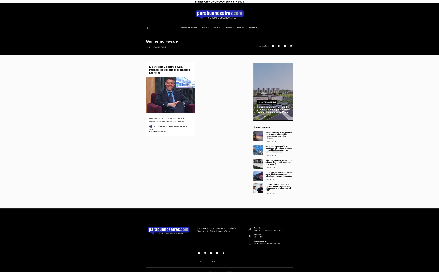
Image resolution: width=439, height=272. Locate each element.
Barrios (229, 27)
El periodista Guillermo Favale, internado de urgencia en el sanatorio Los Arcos (169, 70)
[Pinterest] (285, 46)
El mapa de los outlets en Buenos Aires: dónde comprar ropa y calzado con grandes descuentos (278, 174)
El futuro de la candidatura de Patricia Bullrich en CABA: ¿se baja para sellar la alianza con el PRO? (278, 187)
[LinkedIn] (291, 46)
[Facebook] (273, 46)
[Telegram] (223, 253)
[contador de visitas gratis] (206, 261)
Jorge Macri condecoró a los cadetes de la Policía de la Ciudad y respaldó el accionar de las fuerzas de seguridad (278, 149)
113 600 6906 (259, 237)
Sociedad (217, 27)
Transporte (253, 27)
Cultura (240, 27)
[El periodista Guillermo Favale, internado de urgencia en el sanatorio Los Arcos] (170, 95)
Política (205, 27)
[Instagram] (211, 253)
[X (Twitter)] (279, 46)
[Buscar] (147, 28)
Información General (189, 27)
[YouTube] (217, 253)
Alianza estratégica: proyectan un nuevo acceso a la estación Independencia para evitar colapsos (278, 135)
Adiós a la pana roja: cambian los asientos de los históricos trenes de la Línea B (278, 162)
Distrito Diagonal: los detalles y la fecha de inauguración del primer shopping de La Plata (273, 109)
